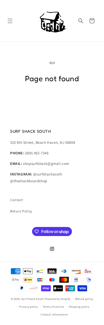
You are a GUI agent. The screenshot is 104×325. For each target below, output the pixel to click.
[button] (10, 20)
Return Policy (21, 211)
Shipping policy (79, 306)
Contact (16, 200)
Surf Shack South (32, 299)
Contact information (54, 314)
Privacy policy (28, 306)
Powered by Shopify (58, 299)
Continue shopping (52, 97)
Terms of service (53, 306)
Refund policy (84, 299)
